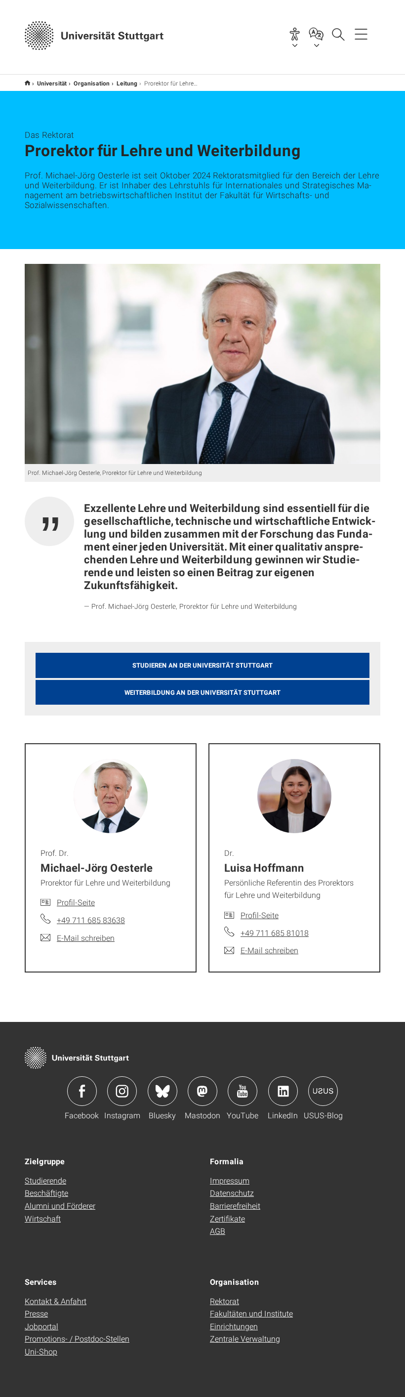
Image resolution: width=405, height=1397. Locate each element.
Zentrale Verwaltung (245, 1338)
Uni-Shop (41, 1351)
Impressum (229, 1180)
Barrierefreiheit (235, 1205)
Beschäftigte (46, 1192)
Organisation (92, 83)
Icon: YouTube (242, 1091)
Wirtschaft (43, 1218)
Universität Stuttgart (27, 83)
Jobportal (41, 1326)
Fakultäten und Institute (251, 1313)
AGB (217, 1231)
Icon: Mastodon (202, 1091)
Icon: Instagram (122, 1091)
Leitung (127, 83)
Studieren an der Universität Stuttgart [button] (202, 665)
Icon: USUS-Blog (323, 1091)
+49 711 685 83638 (91, 920)
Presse (36, 1313)
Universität (52, 83)
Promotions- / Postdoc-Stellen (77, 1338)
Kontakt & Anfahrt (55, 1301)
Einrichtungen (234, 1326)
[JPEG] (202, 364)
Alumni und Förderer (60, 1205)
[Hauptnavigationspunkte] (361, 33)
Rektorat (224, 1301)
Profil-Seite (76, 902)
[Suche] (337, 33)
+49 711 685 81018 (275, 933)
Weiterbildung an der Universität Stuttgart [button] (202, 692)
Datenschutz (232, 1192)
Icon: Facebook (82, 1091)
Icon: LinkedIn (283, 1091)
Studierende (45, 1180)
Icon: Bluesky (162, 1091)
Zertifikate (227, 1218)
